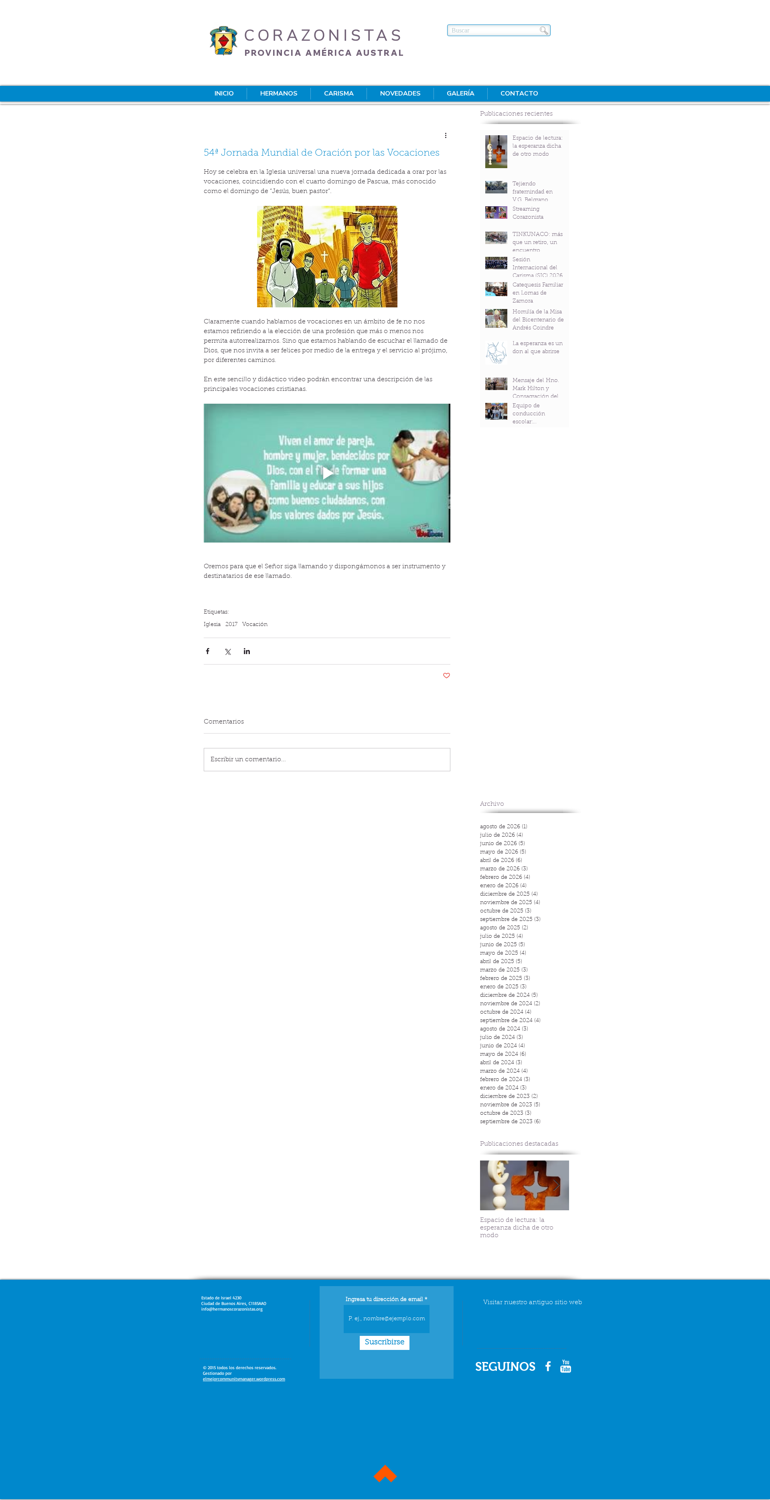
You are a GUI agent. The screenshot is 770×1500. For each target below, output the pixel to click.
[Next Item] (556, 1185)
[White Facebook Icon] (548, 1366)
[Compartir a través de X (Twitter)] (227, 651)
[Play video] (327, 473)
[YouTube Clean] (565, 1366)
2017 (231, 625)
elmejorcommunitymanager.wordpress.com (244, 1379)
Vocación (254, 625)
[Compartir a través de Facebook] (207, 651)
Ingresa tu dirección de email (384, 1300)
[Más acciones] (445, 135)
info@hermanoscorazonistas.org (232, 1309)
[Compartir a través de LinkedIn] (247, 651)
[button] (278, 94)
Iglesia (212, 625)
